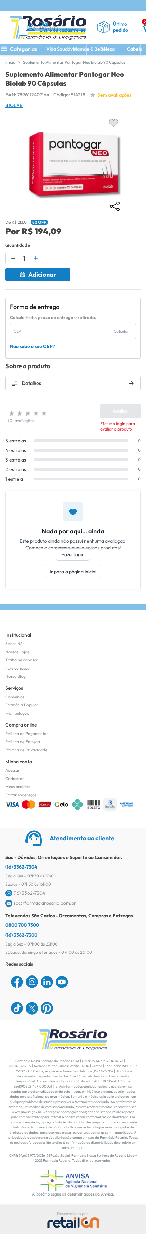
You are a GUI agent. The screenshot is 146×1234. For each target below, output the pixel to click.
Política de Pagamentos (26, 733)
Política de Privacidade (26, 749)
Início (10, 62)
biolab (14, 105)
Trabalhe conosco (21, 659)
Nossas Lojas (17, 651)
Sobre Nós (14, 643)
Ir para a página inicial (73, 571)
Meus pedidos (17, 786)
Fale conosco (17, 668)
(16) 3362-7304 (21, 867)
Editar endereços (20, 794)
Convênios (14, 696)
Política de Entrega (22, 741)
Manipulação (17, 713)
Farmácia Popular (21, 704)
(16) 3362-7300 (21, 935)
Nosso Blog (15, 676)
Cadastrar (14, 778)
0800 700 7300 (22, 925)
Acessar (12, 770)
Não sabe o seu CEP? (32, 346)
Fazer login (73, 554)
